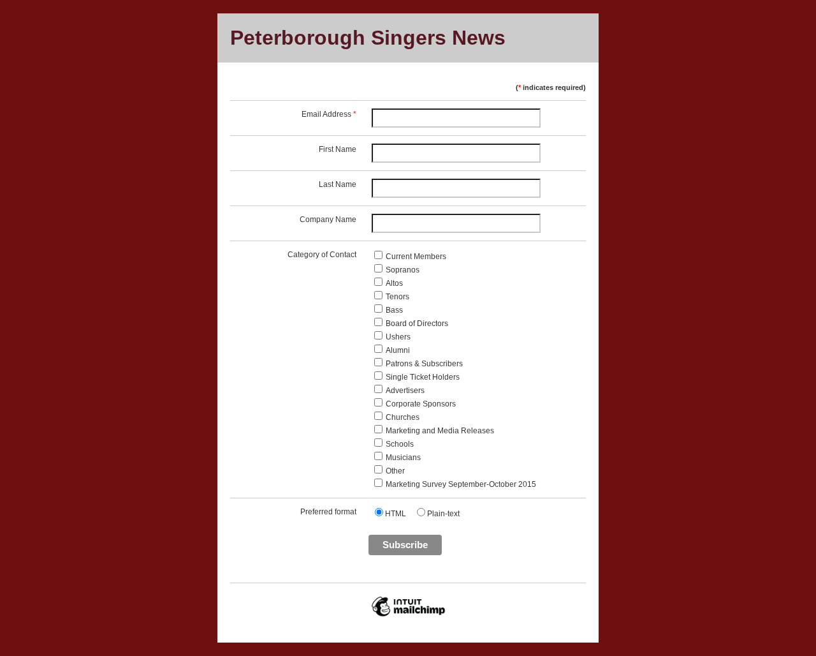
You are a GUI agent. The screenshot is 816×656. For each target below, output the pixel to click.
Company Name (328, 219)
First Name (337, 149)
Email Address (329, 114)
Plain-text (443, 513)
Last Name (337, 184)
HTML (395, 513)
